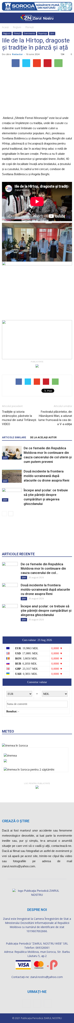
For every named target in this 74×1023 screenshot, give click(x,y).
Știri (52, 33)
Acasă (5, 27)
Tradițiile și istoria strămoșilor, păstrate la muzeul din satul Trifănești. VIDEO (19, 418)
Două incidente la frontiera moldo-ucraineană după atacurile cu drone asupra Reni (46, 475)
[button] (68, 18)
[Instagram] (37, 1003)
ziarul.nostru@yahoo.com (46, 977)
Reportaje (42, 33)
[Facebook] (26, 1003)
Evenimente (29, 33)
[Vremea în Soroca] (15, 745)
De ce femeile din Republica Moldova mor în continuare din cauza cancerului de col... (43, 568)
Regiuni (17, 27)
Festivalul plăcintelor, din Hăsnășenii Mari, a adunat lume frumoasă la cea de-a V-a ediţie (55, 418)
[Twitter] (48, 1003)
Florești (29, 27)
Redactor (17, 54)
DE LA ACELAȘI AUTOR (43, 437)
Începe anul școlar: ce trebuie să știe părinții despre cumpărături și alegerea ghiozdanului (46, 610)
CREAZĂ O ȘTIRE (15, 821)
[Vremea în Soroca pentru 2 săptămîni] (29, 768)
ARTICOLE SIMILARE (14, 437)
